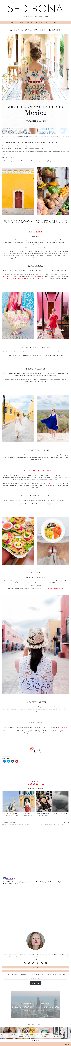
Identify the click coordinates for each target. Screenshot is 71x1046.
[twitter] (25, 963)
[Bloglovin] (40, 784)
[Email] (43, 784)
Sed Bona (35, 9)
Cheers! (35, 983)
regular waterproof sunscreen (17, 278)
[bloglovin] (38, 963)
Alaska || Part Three (60, 813)
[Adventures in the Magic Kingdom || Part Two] (11, 801)
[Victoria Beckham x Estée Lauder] (44, 801)
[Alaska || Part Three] (60, 801)
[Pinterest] (34, 784)
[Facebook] (37, 784)
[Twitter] (28, 784)
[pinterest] (42, 963)
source (49, 483)
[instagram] (29, 963)
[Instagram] (31, 784)
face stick (38, 276)
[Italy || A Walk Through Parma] (27, 801)
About (21, 22)
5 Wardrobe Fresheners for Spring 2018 (54, 823)
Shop (56, 22)
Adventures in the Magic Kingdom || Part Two (10, 815)
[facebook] (33, 963)
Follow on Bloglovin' (36, 988)
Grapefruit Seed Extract (36, 471)
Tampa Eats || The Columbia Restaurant (16, 823)
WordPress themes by (59, 1044)
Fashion (39, 22)
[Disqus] (35, 850)
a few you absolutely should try (53, 588)
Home (12, 22)
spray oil (5, 276)
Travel (29, 22)
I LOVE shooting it (62, 727)
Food (48, 22)
